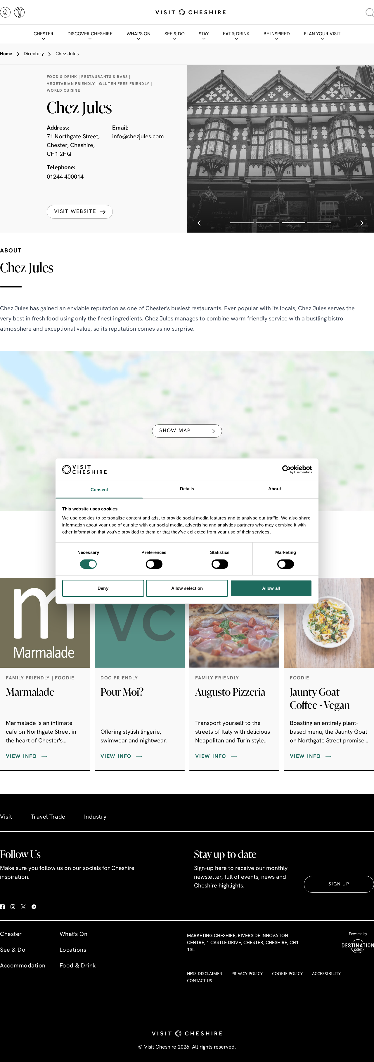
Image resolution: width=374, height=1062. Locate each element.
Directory (34, 54)
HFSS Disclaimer (204, 973)
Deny (103, 588)
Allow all (271, 588)
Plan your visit (322, 34)
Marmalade (30, 691)
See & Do (175, 34)
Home (6, 54)
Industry (95, 817)
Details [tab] (187, 488)
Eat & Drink (236, 34)
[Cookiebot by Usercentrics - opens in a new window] (286, 469)
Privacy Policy (247, 973)
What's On (138, 34)
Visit (6, 817)
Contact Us (199, 980)
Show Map (175, 431)
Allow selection (187, 588)
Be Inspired (277, 34)
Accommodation (23, 966)
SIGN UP (338, 884)
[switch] (154, 564)
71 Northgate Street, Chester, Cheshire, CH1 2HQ (73, 145)
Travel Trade (48, 817)
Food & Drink (78, 966)
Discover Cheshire (89, 34)
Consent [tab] (99, 489)
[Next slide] (362, 223)
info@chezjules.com (138, 137)
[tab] (242, 222)
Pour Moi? (122, 691)
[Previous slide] (199, 223)
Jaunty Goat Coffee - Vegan (320, 698)
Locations (73, 950)
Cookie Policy (287, 973)
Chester (43, 34)
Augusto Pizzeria (230, 691)
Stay (204, 34)
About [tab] (274, 488)
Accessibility (326, 973)
